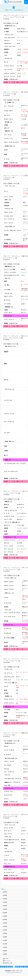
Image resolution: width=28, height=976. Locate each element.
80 (15, 966)
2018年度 (5, 919)
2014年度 (5, 933)
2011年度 (5, 944)
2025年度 (5, 895)
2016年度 (5, 926)
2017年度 (5, 923)
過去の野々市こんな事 (7, 963)
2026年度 (5, 892)
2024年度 (5, 898)
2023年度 (5, 902)
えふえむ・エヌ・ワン (14, 2)
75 (6, 966)
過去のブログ (5, 958)
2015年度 (5, 930)
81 (17, 966)
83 (21, 966)
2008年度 (5, 954)
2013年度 (5, 937)
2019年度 (5, 916)
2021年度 (5, 909)
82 (19, 966)
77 (10, 966)
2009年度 (5, 950)
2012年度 (5, 940)
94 (25, 966)
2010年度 (5, 947)
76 (8, 966)
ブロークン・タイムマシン (14, 10)
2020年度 (5, 912)
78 (12, 966)
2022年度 (5, 905)
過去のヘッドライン (7, 960)
